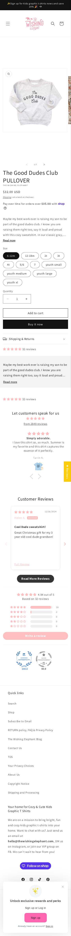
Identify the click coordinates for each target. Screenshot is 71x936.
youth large (44, 273)
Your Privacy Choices (21, 766)
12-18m (30, 256)
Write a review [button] (35, 636)
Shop (11, 712)
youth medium (17, 273)
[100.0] (24, 659)
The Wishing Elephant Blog (25, 739)
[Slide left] (26, 164)
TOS (10, 757)
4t (8, 264)
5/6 (22, 264)
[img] (35, 418)
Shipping (7, 197)
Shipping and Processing (23, 792)
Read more (9, 240)
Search (12, 703)
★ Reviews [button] (67, 472)
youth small (54, 264)
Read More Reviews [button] (35, 579)
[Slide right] (44, 164)
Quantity (8, 291)
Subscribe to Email (20, 721)
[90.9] (44, 659)
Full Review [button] (22, 564)
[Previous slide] (6, 544)
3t (58, 256)
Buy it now (35, 324)
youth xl (12, 282)
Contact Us (15, 748)
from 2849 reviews (35, 424)
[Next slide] (65, 544)
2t (46, 256)
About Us (14, 774)
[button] (8, 23)
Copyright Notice (18, 783)
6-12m (11, 256)
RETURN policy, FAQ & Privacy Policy (30, 730)
